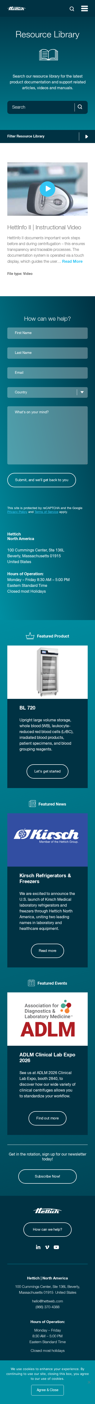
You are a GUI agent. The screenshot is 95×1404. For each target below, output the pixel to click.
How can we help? (47, 1229)
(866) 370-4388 (47, 1307)
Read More (72, 261)
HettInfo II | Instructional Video (44, 228)
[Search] (72, 9)
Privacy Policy (17, 512)
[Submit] (81, 107)
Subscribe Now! (47, 1176)
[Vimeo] (47, 1248)
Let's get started (47, 771)
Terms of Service (46, 512)
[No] (88, 1382)
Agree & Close (47, 1390)
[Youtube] (56, 1248)
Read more (47, 951)
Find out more (47, 1118)
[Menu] (84, 8)
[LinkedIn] (38, 1248)
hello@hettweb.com (47, 1301)
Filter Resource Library (25, 136)
